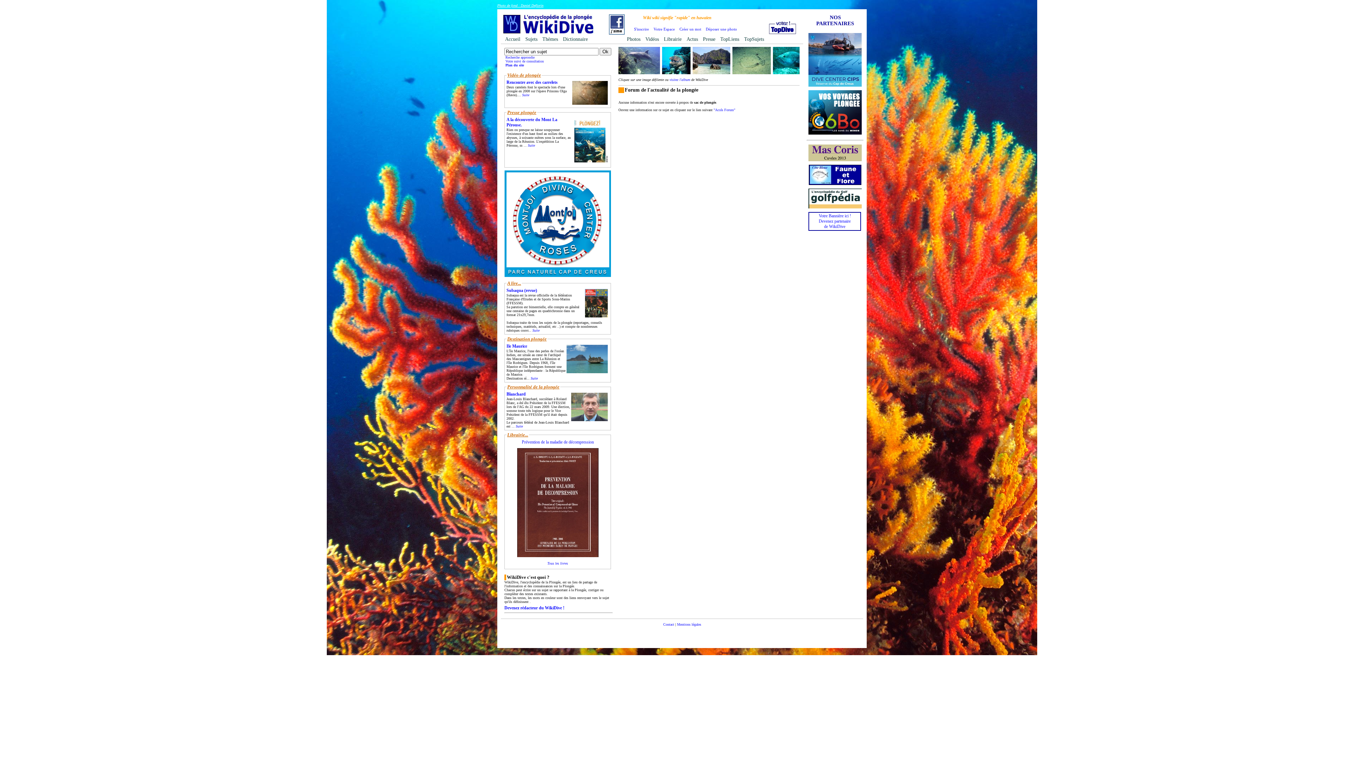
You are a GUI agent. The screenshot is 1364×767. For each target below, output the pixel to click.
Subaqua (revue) (522, 290)
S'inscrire (641, 29)
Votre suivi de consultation (524, 61)
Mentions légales (689, 624)
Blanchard (516, 394)
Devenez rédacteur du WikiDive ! (534, 607)
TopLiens (729, 39)
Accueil (512, 39)
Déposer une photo (721, 29)
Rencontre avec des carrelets (532, 82)
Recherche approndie (520, 57)
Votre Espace (664, 29)
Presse (709, 39)
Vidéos (652, 39)
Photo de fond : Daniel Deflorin (520, 5)
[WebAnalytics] (682, 635)
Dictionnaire (575, 39)
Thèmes (550, 39)
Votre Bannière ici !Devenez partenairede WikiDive (835, 221)
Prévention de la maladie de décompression (558, 442)
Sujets (531, 39)
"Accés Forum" (724, 110)
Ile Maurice (517, 346)
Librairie (673, 39)
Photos (633, 39)
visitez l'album (680, 80)
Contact (668, 624)
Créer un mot (690, 29)
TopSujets (754, 39)
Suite (525, 95)
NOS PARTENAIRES (835, 20)
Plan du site (514, 65)
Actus (692, 39)
